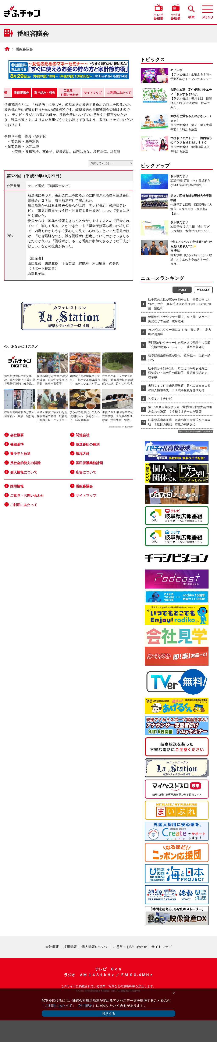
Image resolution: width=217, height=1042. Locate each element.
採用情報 (17, 486)
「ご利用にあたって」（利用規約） (69, 1005)
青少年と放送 (20, 453)
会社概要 (17, 435)
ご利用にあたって (119, 92)
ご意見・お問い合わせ (69, 92)
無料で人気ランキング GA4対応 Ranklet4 (194, 431)
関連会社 (82, 435)
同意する (108, 1013)
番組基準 (17, 444)
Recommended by (116, 427)
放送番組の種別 (88, 444)
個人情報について (23, 472)
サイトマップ (93, 92)
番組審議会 (24, 49)
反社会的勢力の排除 (25, 463)
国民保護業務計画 (89, 463)
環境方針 (82, 453)
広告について (86, 472)
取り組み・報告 (44, 92)
